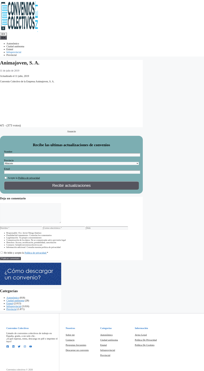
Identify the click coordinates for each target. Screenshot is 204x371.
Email (7, 169)
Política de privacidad (29, 178)
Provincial (11, 55)
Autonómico (12, 43)
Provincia (9, 160)
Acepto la (12, 178)
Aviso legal (141, 335)
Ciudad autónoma (15, 46)
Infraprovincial (13, 52)
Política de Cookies (144, 345)
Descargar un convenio (77, 350)
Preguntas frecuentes (76, 345)
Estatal (9, 49)
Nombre (8, 151)
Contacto (70, 340)
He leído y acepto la (26, 252)
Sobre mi (70, 335)
